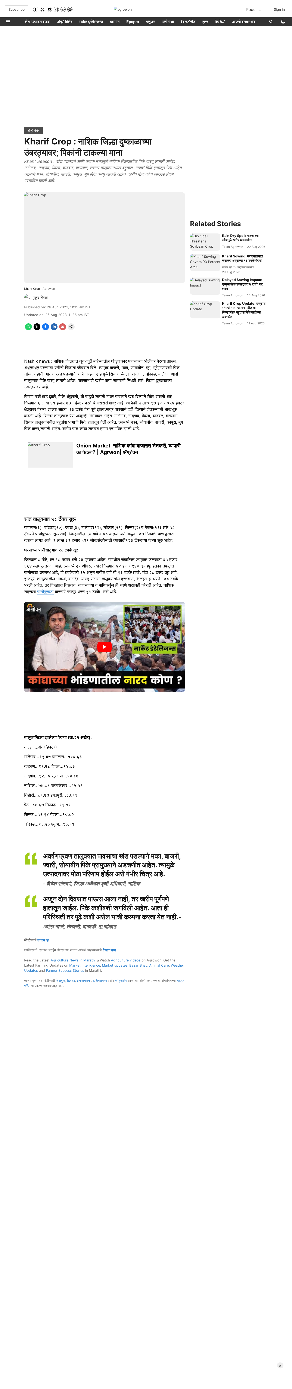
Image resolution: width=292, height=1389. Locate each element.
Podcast (253, 9)
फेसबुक (60, 980)
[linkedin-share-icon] (54, 329)
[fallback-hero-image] (205, 242)
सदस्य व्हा (43, 940)
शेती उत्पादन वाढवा (37, 21)
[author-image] (27, 297)
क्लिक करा (109, 950)
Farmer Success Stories (65, 970)
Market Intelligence (84, 965)
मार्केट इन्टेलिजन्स (91, 21)
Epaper (132, 21)
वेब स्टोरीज (188, 21)
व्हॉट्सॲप (121, 980)
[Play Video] (104, 647)
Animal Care (159, 965)
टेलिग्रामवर (100, 980)
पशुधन (150, 21)
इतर (205, 21)
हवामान (114, 21)
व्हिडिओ (220, 21)
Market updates (114, 965)
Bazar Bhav (138, 965)
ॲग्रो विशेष (64, 21)
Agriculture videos (125, 960)
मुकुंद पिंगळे (40, 297)
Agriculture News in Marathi (73, 960)
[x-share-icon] (37, 329)
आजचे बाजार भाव (243, 21)
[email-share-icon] (62, 329)
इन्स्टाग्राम (84, 980)
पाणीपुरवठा (45, 591)
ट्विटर (71, 980)
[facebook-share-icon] (45, 329)
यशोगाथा (168, 21)
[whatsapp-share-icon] (28, 329)
